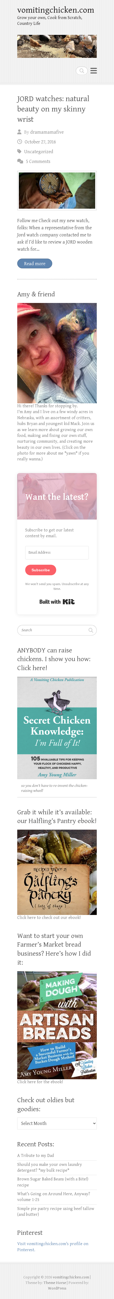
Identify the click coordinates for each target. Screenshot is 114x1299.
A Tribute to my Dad (35, 1155)
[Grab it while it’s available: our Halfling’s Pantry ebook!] (57, 832)
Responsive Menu (93, 70)
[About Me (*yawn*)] (57, 305)
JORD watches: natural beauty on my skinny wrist (53, 109)
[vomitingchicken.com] (57, 44)
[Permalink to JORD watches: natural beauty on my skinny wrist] (57, 190)
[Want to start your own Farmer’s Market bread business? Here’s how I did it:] (57, 973)
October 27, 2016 (40, 142)
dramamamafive (47, 132)
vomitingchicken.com (55, 10)
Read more (34, 264)
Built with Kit (57, 601)
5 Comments (38, 161)
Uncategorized (38, 152)
